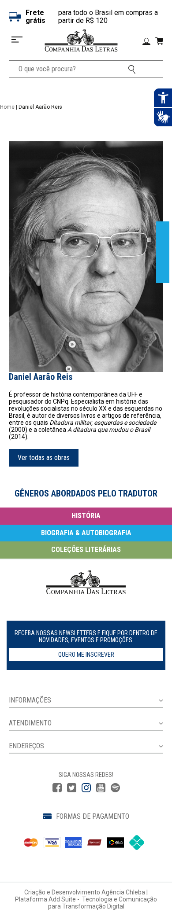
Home (7, 107)
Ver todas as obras (44, 457)
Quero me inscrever (86, 654)
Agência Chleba (123, 892)
